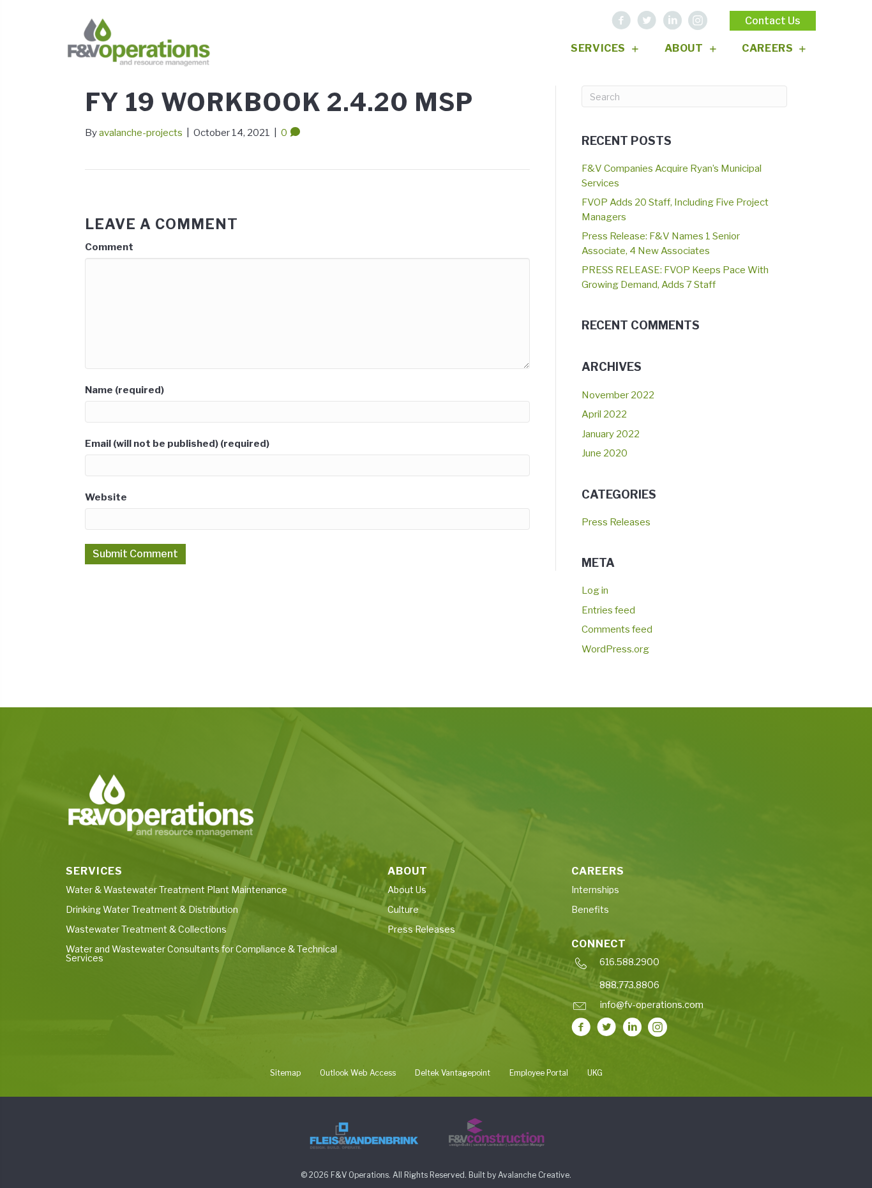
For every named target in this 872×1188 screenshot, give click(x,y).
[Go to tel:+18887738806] (688, 988)
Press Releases (616, 522)
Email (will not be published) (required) (177, 443)
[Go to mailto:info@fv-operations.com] (686, 1008)
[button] (621, 20)
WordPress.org (615, 649)
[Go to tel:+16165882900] (688, 965)
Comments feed (617, 629)
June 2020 (605, 453)
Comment (109, 247)
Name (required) (124, 390)
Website (106, 497)
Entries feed (608, 610)
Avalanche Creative (533, 1175)
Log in (595, 590)
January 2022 (611, 434)
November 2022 (618, 395)
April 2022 (604, 414)
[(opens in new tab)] (364, 1135)
